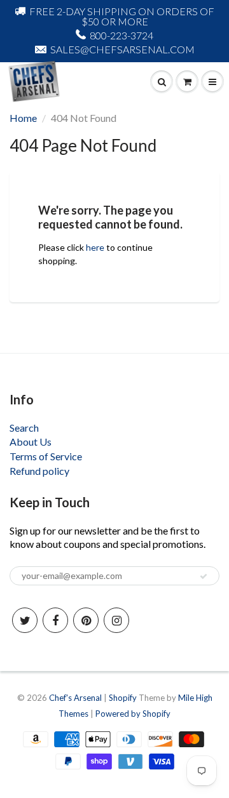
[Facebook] (55, 620)
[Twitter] (25, 620)
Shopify (123, 698)
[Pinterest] (86, 620)
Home (23, 118)
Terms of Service (46, 456)
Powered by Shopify (132, 713)
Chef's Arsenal (75, 698)
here (95, 247)
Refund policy (39, 471)
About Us (31, 442)
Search (24, 428)
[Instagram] (116, 620)
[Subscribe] (203, 576)
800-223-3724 (121, 35)
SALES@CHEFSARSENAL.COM (122, 49)
